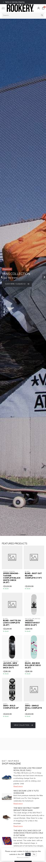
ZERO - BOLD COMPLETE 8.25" (11, 707)
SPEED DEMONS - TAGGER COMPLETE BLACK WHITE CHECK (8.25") (11, 578)
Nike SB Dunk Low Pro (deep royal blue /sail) (27, 769)
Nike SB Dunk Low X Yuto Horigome (26, 791)
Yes (28, 854)
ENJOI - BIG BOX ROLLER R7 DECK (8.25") (33, 665)
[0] (43, 8)
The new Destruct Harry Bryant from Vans (26, 809)
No (34, 854)
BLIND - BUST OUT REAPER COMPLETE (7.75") (33, 575)
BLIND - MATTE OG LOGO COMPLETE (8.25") (12, 622)
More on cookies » (23, 857)
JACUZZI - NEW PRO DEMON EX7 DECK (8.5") (11, 665)
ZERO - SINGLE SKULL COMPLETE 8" (33, 708)
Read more (18, 786)
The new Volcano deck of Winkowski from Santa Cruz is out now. (28, 832)
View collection (21, 725)
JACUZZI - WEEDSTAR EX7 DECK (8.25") (32, 622)
